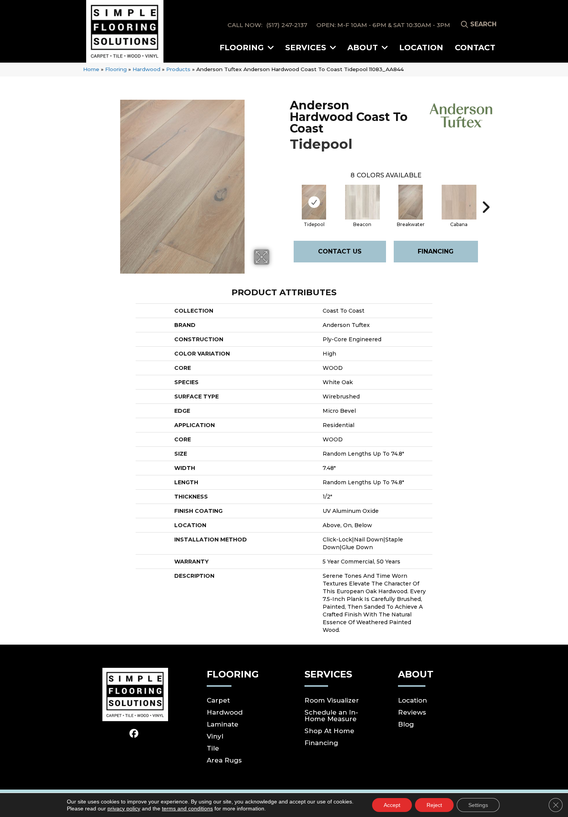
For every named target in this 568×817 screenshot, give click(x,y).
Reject (434, 805)
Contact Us (340, 251)
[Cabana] (459, 202)
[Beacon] (362, 202)
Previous (286, 195)
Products (178, 69)
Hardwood (146, 69)
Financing (436, 251)
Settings (478, 805)
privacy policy (123, 808)
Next (485, 195)
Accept (392, 805)
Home (91, 69)
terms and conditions (187, 808)
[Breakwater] (410, 202)
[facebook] (134, 734)
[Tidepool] (314, 202)
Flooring (116, 69)
